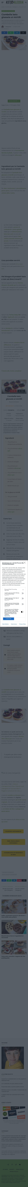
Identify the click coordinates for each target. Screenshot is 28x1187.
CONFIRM (8, 618)
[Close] (25, 563)
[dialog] (14, 593)
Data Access (14, 624)
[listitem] (14, 590)
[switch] (22, 593)
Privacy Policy (22, 624)
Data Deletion (5, 624)
